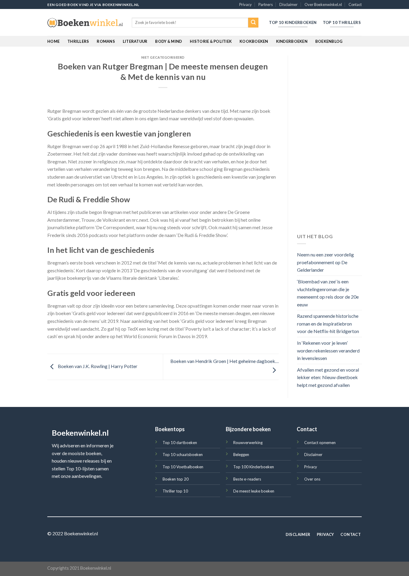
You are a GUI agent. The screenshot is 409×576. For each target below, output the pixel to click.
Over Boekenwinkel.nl (323, 4)
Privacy (245, 4)
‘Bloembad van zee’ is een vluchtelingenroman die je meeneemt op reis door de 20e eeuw (328, 293)
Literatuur (135, 41)
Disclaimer (288, 4)
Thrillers (78, 41)
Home (53, 41)
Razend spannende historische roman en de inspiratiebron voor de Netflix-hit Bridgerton (328, 323)
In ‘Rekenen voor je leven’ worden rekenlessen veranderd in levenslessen (328, 350)
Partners (265, 4)
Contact (355, 4)
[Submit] (253, 23)
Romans (106, 41)
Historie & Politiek (211, 41)
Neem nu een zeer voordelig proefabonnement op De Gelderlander (325, 262)
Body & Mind (168, 41)
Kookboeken (254, 41)
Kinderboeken (291, 41)
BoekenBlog (329, 41)
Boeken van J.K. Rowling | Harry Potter (97, 366)
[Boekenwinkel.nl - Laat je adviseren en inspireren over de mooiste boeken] (85, 23)
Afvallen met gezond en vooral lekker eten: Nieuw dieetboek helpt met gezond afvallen (328, 377)
